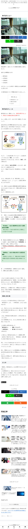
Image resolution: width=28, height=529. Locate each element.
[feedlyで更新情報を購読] (7, 403)
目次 (12, 96)
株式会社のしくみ (14, 99)
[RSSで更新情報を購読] (20, 403)
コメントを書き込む (14, 504)
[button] (18, 41)
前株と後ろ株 (13, 101)
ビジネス (4, 382)
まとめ (12, 103)
